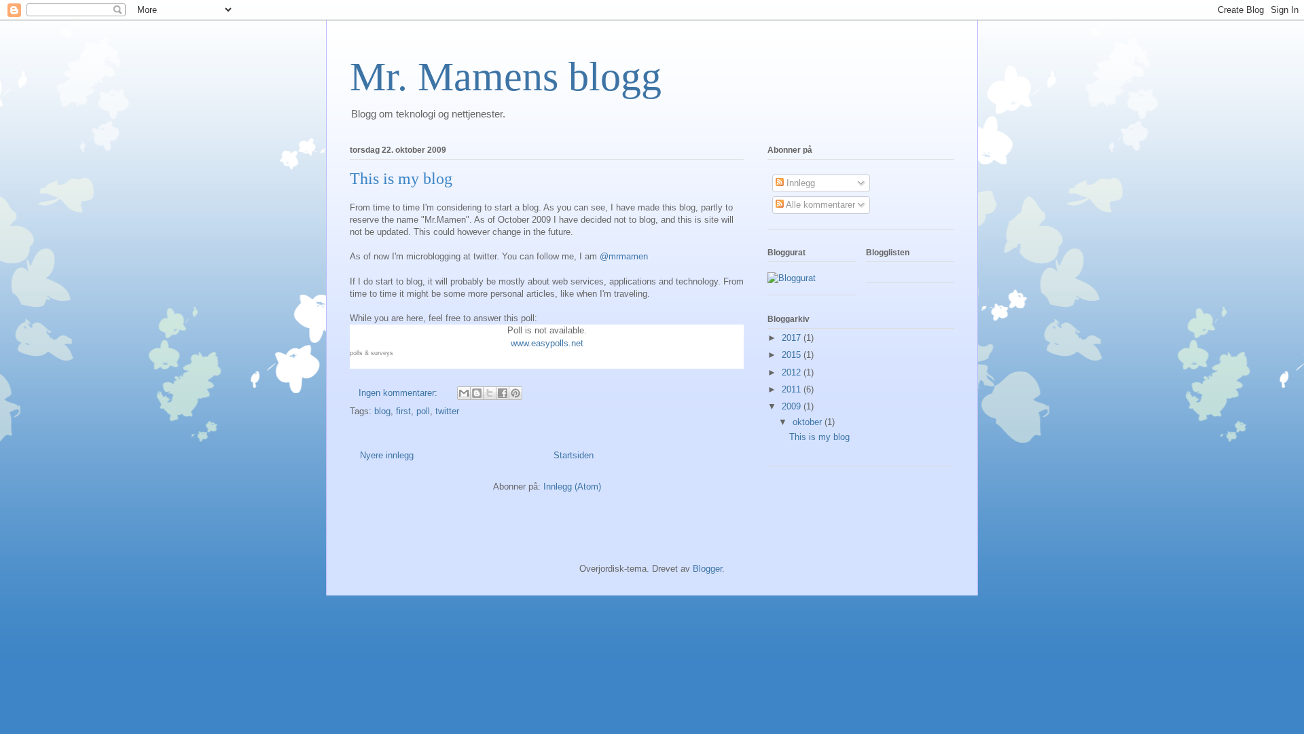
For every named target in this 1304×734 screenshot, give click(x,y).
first (403, 411)
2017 (792, 338)
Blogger (707, 569)
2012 (792, 372)
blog (382, 411)
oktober (809, 422)
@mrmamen (624, 256)
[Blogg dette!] (477, 393)
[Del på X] (489, 393)
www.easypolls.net (547, 343)
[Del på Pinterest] (515, 393)
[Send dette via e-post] (464, 393)
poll (423, 411)
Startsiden (574, 455)
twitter (447, 411)
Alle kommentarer (819, 205)
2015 (792, 355)
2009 (792, 406)
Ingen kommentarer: (399, 393)
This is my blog (401, 178)
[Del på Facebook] (502, 393)
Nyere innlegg (387, 455)
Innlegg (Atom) (572, 486)
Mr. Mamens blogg (506, 76)
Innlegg (799, 183)
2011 (792, 389)
